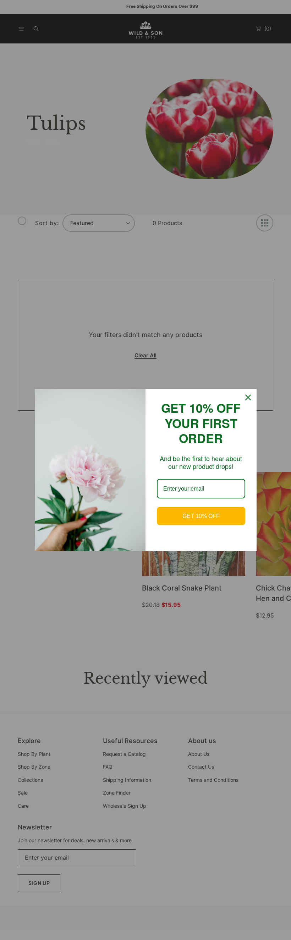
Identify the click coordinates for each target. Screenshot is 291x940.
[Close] (248, 397)
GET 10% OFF (201, 516)
